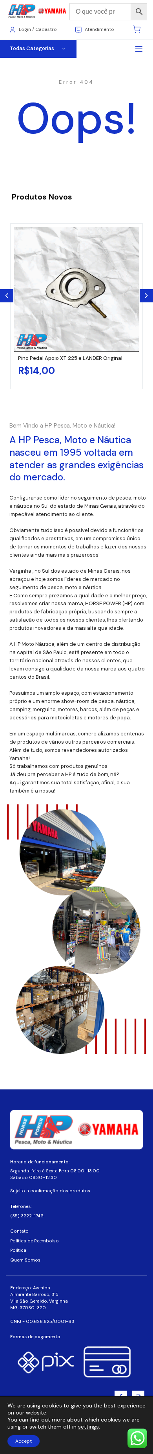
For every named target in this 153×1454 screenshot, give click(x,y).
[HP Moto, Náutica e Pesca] (37, 11)
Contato (19, 1231)
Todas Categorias (32, 48)
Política (18, 1250)
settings (88, 1426)
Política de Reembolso (34, 1241)
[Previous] (6, 295)
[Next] (146, 295)
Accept (23, 1441)
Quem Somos (25, 1260)
